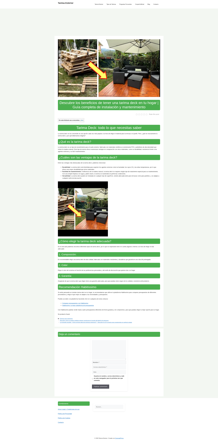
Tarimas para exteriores (66, 318)
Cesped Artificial (139, 4)
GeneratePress (119, 438)
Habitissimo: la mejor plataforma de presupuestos (78, 305)
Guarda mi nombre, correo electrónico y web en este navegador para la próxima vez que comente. (109, 378)
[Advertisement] (109, 21)
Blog (148, 4)
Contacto (155, 4)
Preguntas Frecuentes (125, 4)
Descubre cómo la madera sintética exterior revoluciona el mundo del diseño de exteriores (84, 320)
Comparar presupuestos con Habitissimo (75, 303)
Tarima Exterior (65, 3)
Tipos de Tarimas (111, 4)
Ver (82, 120)
